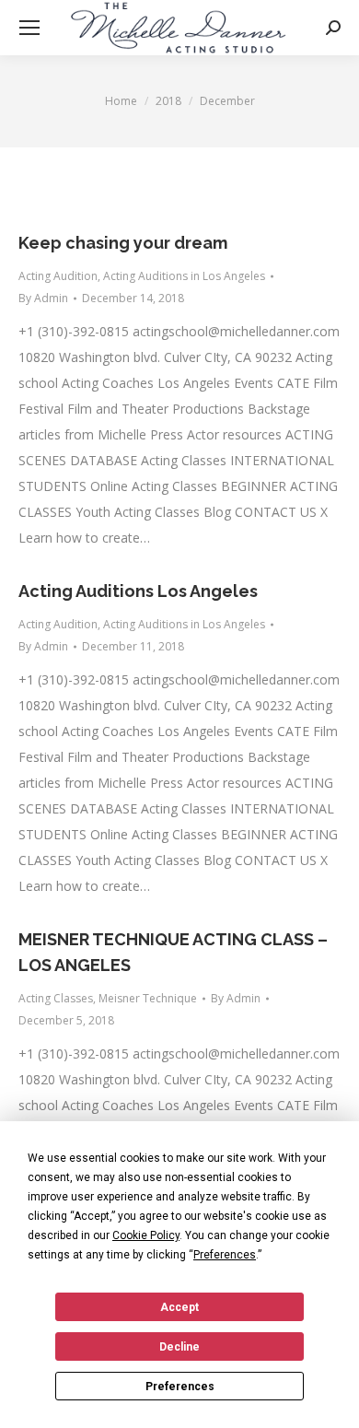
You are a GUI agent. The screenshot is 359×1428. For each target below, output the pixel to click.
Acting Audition (58, 276)
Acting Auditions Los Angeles (138, 591)
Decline (179, 1346)
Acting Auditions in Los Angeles (184, 276)
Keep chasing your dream (122, 242)
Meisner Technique (147, 998)
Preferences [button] (224, 1254)
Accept (179, 1307)
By (43, 298)
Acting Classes (55, 998)
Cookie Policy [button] (146, 1235)
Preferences (179, 1386)
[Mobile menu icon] (29, 28)
